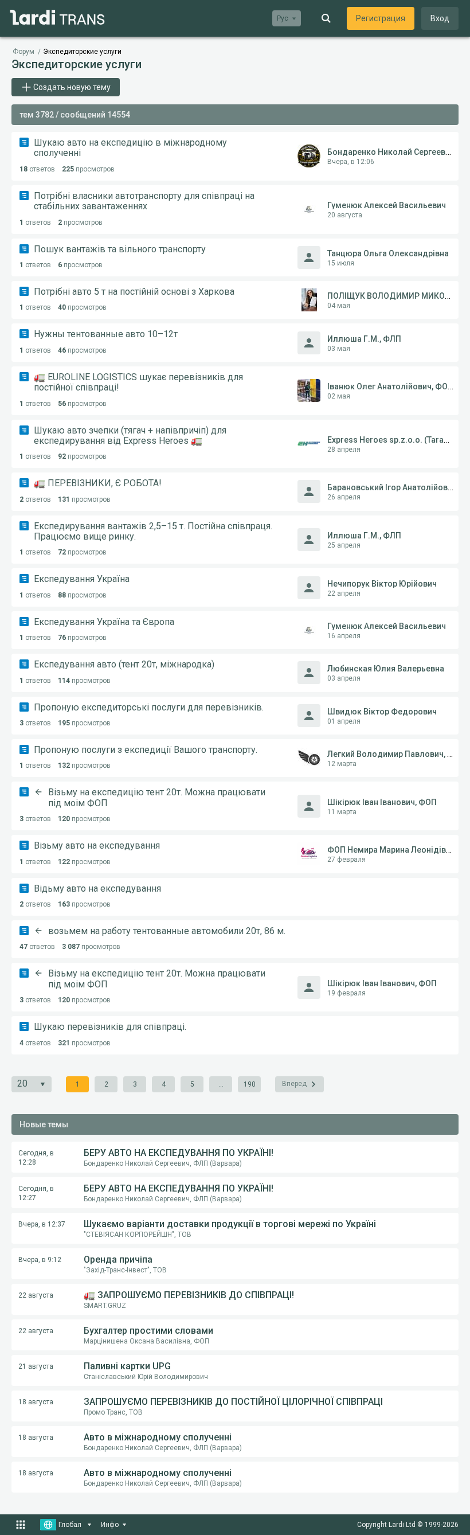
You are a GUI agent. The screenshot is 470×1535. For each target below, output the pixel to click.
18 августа (35, 1402)
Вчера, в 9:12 (39, 1260)
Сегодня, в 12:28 (36, 1157)
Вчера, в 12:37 (41, 1224)
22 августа (35, 1295)
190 (250, 1084)
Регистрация (380, 18)
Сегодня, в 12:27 (36, 1193)
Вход (439, 18)
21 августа (35, 1366)
